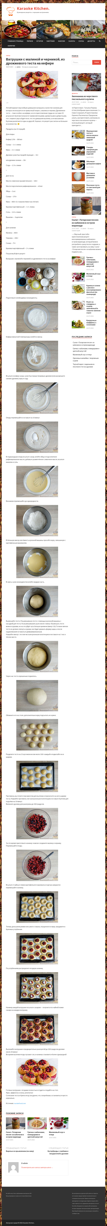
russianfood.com (20, 1103)
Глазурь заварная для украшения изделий (91, 150)
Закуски (61, 41)
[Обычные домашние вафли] (78, 169)
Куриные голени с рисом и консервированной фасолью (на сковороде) (94, 290)
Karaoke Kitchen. (33, 8)
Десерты (91, 41)
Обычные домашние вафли (93, 162)
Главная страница (15, 41)
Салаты (71, 41)
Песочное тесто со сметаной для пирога (93, 187)
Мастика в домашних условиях (90, 175)
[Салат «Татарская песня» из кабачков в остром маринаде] (15, 1130)
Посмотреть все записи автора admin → (37, 1167)
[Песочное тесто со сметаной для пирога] (78, 192)
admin (19, 67)
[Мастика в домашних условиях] (78, 181)
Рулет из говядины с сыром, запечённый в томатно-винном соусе (93, 307)
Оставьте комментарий (30, 67)
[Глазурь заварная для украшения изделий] (78, 155)
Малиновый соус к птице (82, 355)
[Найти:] (86, 62)
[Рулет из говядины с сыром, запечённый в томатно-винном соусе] (78, 309)
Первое (30, 41)
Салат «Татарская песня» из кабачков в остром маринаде (15, 1134)
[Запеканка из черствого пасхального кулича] (86, 92)
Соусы (81, 41)
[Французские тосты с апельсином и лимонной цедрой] (78, 138)
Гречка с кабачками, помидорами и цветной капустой (36, 1134)
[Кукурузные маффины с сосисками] (78, 328)
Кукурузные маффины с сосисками (91, 322)
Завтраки (51, 41)
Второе (40, 41)
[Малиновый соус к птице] (58, 1130)
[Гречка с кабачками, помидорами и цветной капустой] (37, 1130)
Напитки (11, 46)
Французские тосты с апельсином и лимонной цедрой (92, 135)
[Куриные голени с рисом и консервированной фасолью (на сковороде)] (78, 293)
